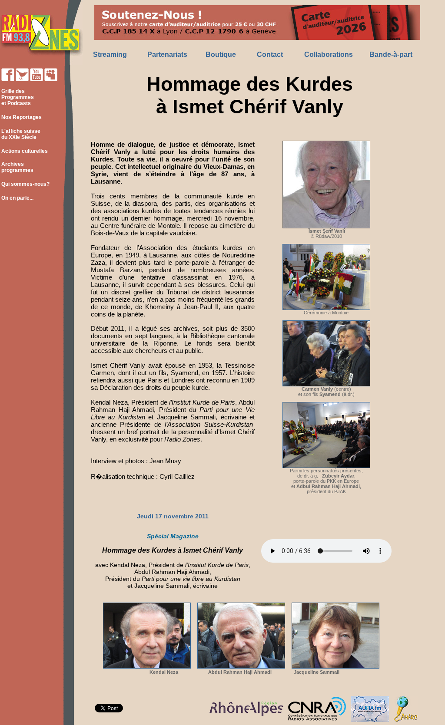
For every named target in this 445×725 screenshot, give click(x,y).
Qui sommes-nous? (25, 184)
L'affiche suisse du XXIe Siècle (20, 134)
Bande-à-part (390, 54)
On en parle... (17, 198)
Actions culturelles (24, 151)
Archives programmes (16, 167)
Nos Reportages (21, 117)
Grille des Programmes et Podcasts (17, 97)
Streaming (110, 54)
